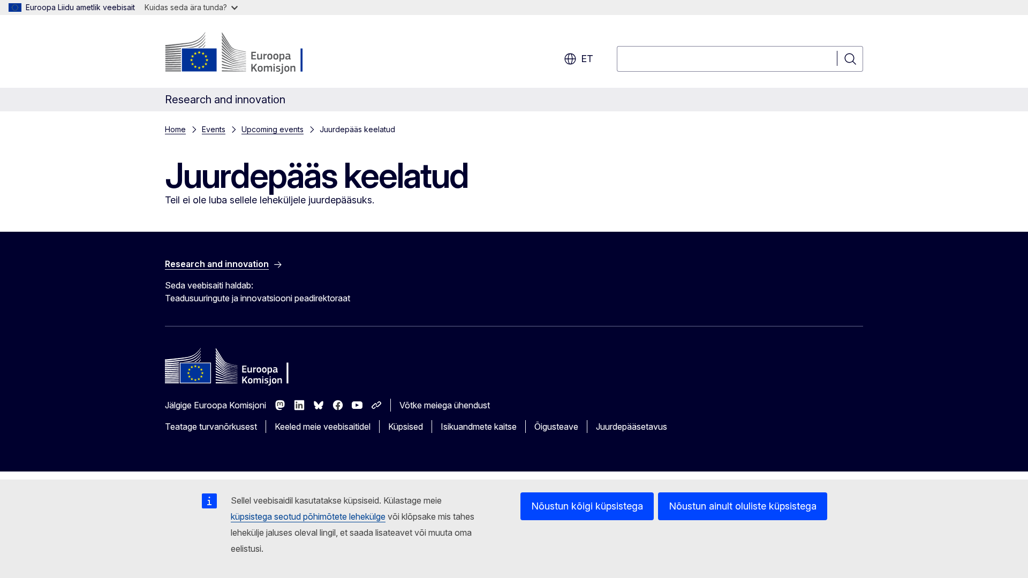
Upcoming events (272, 129)
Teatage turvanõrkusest (211, 426)
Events (213, 129)
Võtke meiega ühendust (444, 405)
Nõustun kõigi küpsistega (587, 506)
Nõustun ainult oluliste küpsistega (743, 506)
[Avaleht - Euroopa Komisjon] (251, 53)
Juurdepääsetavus (631, 426)
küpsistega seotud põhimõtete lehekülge (308, 516)
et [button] (587, 58)
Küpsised (405, 426)
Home (175, 129)
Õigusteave (556, 426)
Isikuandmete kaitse (479, 426)
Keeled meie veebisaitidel (323, 426)
